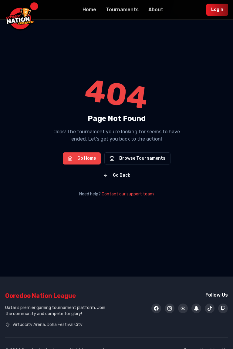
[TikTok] (209, 308)
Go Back (121, 175)
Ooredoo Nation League (40, 295)
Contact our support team (128, 194)
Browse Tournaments (142, 158)
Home (89, 9)
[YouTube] (183, 308)
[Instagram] (169, 308)
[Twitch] (223, 308)
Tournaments (122, 9)
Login (217, 9)
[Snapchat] (196, 308)
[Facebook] (156, 308)
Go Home (86, 158)
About (155, 9)
